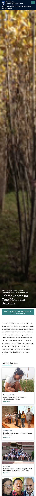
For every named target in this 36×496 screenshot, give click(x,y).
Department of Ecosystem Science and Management (16, 7)
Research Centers (19, 290)
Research (9, 290)
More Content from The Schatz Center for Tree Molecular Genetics (19, 312)
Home (3, 290)
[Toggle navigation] (33, 2)
